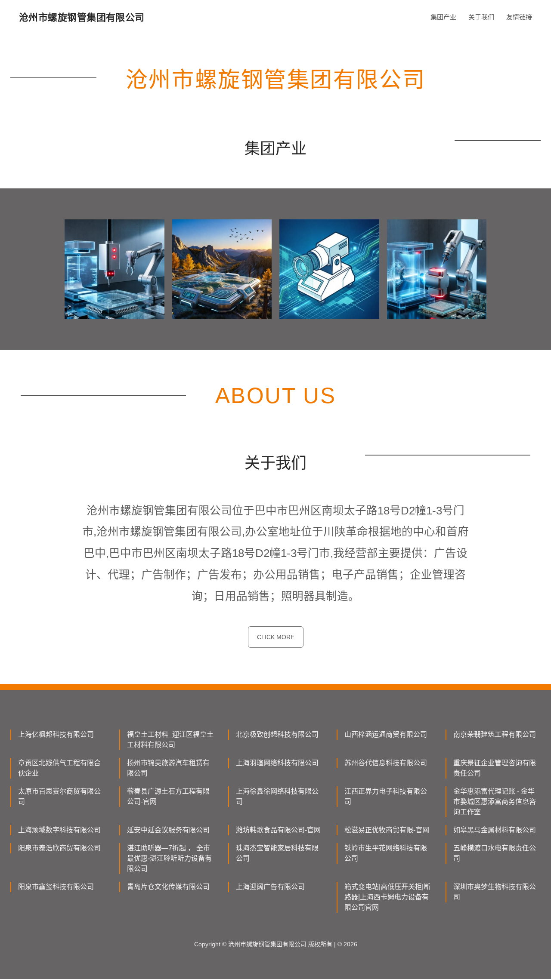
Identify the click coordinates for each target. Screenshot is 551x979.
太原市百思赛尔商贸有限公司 (59, 796)
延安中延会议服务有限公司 (168, 830)
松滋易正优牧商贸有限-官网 (386, 830)
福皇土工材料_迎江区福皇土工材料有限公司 (170, 739)
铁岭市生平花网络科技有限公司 (385, 853)
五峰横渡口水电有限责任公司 (494, 853)
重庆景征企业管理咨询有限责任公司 (494, 768)
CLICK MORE (275, 637)
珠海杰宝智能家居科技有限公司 (277, 853)
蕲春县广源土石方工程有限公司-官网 (168, 796)
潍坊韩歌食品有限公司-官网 (278, 830)
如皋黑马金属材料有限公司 (494, 830)
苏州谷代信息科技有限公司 (385, 763)
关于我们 (481, 17)
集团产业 (443, 17)
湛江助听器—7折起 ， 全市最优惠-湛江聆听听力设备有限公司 (169, 858)
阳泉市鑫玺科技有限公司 (56, 886)
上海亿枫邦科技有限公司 (56, 734)
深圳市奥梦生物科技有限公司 (494, 892)
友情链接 (519, 17)
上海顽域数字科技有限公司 (59, 830)
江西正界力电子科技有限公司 (385, 796)
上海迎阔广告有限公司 (270, 886)
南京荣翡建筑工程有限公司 (494, 734)
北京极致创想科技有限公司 (277, 734)
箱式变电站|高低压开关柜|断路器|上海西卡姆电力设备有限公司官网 (387, 897)
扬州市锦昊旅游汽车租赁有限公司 (168, 768)
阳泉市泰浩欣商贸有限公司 (59, 848)
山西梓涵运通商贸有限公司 (385, 734)
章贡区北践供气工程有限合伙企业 (59, 768)
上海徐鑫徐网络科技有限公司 (277, 796)
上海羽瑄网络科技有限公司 (277, 763)
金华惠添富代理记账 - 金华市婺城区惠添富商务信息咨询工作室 (494, 802)
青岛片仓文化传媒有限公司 (168, 886)
